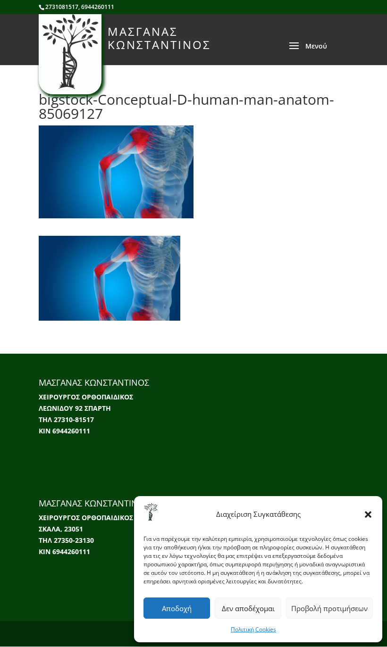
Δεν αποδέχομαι (248, 608)
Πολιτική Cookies (253, 629)
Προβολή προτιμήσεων (329, 608)
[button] (368, 514)
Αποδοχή (177, 608)
